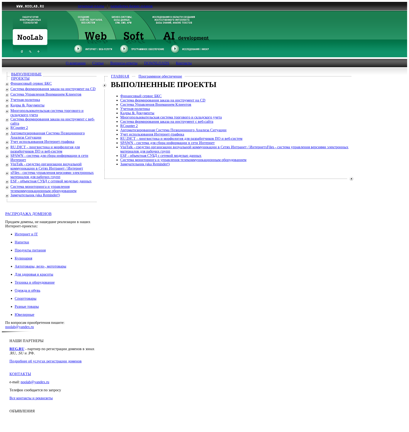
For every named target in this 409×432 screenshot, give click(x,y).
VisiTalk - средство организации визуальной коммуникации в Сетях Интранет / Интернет (46, 166)
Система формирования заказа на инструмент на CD (53, 89)
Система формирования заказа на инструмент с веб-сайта (166, 121)
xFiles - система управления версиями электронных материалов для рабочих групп (52, 175)
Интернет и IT (26, 234)
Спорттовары (25, 298)
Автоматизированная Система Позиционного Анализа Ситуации (173, 130)
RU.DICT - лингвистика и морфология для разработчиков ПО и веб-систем (45, 149)
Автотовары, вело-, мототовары (40, 266)
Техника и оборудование (35, 282)
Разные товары (27, 306)
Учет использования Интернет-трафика (42, 142)
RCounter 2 (19, 128)
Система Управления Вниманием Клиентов (45, 94)
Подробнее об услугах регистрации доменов (45, 361)
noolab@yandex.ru (19, 327)
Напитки (22, 242)
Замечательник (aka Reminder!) (35, 195)
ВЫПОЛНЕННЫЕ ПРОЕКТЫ (26, 76)
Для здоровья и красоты (34, 274)
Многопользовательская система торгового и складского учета (171, 117)
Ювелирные (24, 315)
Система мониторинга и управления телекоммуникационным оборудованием (43, 189)
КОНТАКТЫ (20, 374)
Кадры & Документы (27, 105)
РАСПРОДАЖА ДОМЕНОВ (28, 214)
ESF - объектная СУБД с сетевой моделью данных (51, 181)
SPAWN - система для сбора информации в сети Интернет (167, 143)
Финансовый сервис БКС (31, 83)
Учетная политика (25, 100)
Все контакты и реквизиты (31, 398)
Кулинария (23, 258)
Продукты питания (30, 250)
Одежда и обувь (27, 290)
